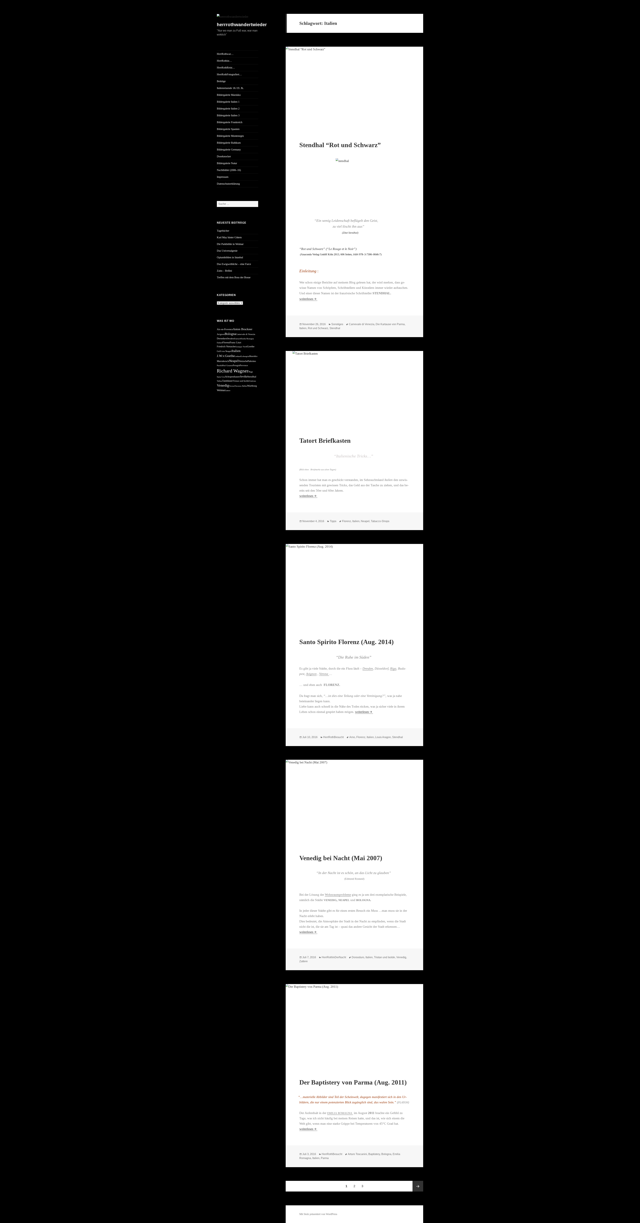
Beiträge (221, 81)
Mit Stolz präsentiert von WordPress (318, 1214)
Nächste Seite (417, 1186)
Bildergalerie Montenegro (230, 135)
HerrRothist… (224, 60)
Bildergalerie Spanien (228, 129)
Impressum (222, 176)
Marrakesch (223, 361)
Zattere (227, 390)
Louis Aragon (383, 737)
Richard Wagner (232, 370)
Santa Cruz (221, 377)
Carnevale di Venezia (245, 334)
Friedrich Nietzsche (226, 346)
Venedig (223, 385)
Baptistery (374, 1154)
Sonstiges (337, 324)
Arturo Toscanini (357, 1154)
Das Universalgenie (227, 250)
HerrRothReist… (226, 67)
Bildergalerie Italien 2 (228, 108)
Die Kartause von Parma (390, 324)
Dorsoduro (222, 338)
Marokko (253, 356)
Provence (244, 365)
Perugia (236, 365)
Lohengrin (245, 356)
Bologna (230, 334)
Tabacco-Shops (380, 521)
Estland (219, 343)
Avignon (221, 334)
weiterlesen (308, 299)
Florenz (226, 342)
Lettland (238, 356)
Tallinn (219, 381)
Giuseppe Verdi (241, 347)
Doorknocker (224, 156)
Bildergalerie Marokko (229, 94)
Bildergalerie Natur (227, 163)
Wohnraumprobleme (338, 894)
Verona (231, 386)
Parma (325, 1158)
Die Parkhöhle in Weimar (230, 244)
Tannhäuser (227, 380)
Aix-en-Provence (225, 329)
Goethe (250, 346)
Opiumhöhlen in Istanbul (230, 257)
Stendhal (251, 376)
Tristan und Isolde (241, 381)
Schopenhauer (232, 376)
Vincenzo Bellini (240, 386)
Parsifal (219, 365)
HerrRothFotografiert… (229, 74)
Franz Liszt (235, 342)
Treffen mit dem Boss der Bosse (233, 277)
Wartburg (252, 385)
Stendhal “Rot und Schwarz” (340, 144)
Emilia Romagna (247, 339)
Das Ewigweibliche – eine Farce (234, 264)
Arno (352, 737)
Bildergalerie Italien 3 (228, 115)
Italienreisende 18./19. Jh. (230, 88)
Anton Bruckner (242, 329)
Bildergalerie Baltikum (229, 142)
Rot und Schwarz (318, 328)
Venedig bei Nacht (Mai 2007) (340, 858)
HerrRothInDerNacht (334, 957)
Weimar (221, 390)
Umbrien (252, 381)
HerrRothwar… (225, 53)
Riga (250, 372)
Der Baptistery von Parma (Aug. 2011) (353, 1082)
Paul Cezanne (227, 365)
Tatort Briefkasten (325, 440)
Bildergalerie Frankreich (229, 122)
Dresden (230, 338)
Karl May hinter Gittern (229, 237)
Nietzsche (243, 361)
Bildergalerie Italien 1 (228, 101)
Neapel (233, 361)
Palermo (252, 361)
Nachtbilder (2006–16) (229, 170)
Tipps (333, 521)
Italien (236, 351)
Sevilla (243, 376)
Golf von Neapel (224, 351)
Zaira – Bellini (224, 270)
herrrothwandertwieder (242, 24)
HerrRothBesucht (333, 737)
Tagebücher (223, 230)
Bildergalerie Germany (229, 149)
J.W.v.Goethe (226, 356)
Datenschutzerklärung (228, 183)
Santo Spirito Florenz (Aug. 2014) (346, 641)
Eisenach (237, 339)
